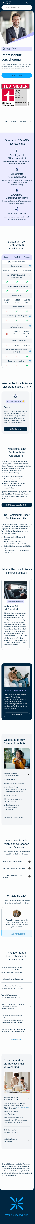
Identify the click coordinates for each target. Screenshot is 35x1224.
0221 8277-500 (23, 1108)
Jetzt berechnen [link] (17, 75)
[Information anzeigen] (30, 266)
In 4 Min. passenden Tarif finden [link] (16, 505)
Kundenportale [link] (17, 715)
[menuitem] (22, 3)
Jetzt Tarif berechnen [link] (15, 429)
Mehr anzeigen (16, 1039)
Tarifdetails (22, 121)
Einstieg (5, 121)
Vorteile (13, 121)
